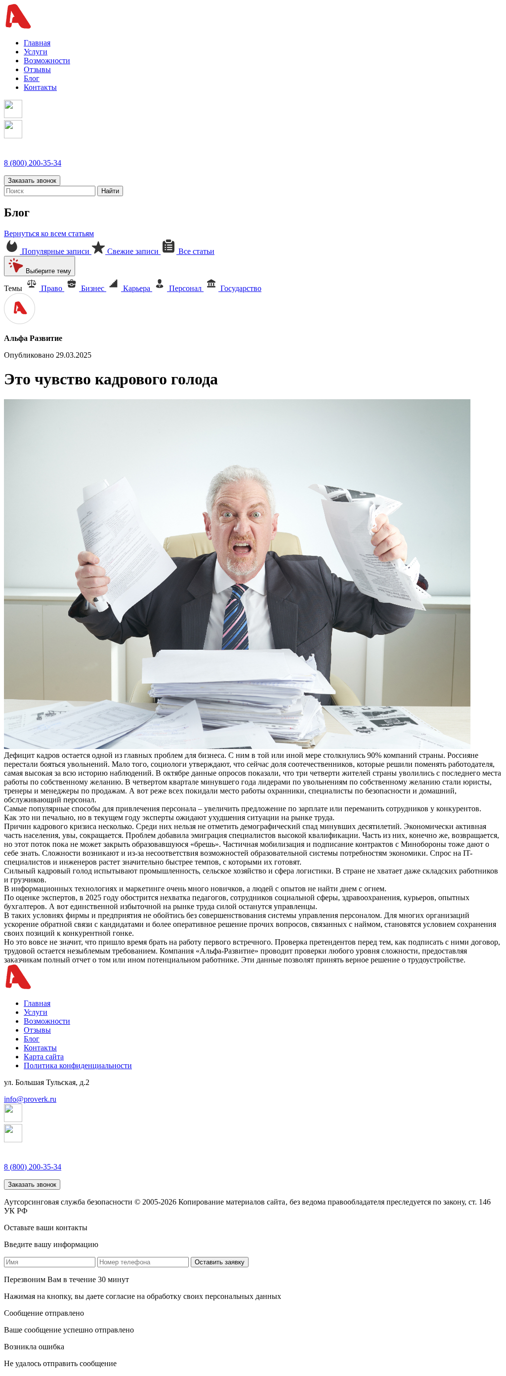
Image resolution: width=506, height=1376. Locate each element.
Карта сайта (44, 1056)
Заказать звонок (32, 180)
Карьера (136, 288)
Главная (37, 43)
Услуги (35, 51)
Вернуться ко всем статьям (49, 233)
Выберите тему (47, 271)
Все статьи (195, 251)
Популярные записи (55, 251)
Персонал (185, 288)
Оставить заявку (220, 1262)
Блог (32, 78)
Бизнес (92, 288)
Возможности (47, 60)
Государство (239, 288)
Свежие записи (133, 251)
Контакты (40, 87)
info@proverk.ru (30, 1099)
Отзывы (37, 69)
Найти (110, 191)
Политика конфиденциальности (78, 1065)
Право (51, 288)
